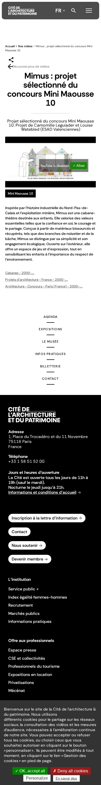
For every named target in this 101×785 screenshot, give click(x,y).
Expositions (50, 329)
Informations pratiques (30, 621)
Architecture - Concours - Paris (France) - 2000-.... (44, 286)
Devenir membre (27, 559)
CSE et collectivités (26, 658)
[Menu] (89, 10)
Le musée (50, 342)
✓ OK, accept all (30, 771)
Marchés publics (24, 613)
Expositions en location (30, 674)
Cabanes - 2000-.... (19, 273)
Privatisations (21, 682)
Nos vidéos (25, 46)
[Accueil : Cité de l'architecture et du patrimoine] (22, 10)
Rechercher (73, 10)
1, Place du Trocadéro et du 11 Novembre (48, 436)
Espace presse (22, 650)
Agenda (50, 317)
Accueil (10, 46)
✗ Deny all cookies (70, 771)
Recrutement (20, 605)
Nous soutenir (25, 545)
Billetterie (50, 366)
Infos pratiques (50, 354)
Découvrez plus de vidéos (30, 66)
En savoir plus (66, 778)
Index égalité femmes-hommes (37, 597)
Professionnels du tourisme (34, 666)
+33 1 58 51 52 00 (26, 461)
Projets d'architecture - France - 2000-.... (36, 279)
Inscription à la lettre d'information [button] (44, 518)
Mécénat (16, 690)
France (14, 446)
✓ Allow (78, 166)
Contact (50, 379)
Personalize (37, 778)
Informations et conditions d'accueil (42, 492)
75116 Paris (20, 441)
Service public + (23, 589)
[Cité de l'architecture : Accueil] (34, 423)
